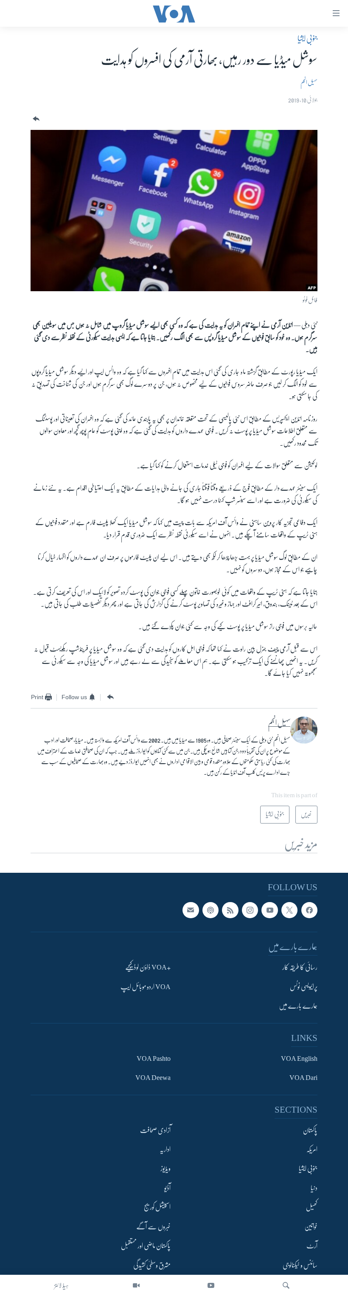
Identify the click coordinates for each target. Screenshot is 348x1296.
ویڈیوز (165, 1169)
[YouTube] (211, 1285)
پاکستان (310, 1130)
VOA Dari (303, 1078)
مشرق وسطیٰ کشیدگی (152, 1265)
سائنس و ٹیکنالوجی (300, 1265)
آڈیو (167, 1188)
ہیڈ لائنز (61, 1285)
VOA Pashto (154, 1059)
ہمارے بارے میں (298, 1006)
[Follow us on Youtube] (269, 910)
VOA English (299, 1059)
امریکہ (311, 1150)
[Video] (136, 1285)
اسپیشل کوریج (157, 1208)
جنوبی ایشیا (307, 38)
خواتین (310, 1227)
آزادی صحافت (155, 1130)
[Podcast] (210, 910)
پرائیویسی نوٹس (303, 987)
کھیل (311, 1208)
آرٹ (311, 1246)
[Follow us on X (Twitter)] (289, 910)
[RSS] (230, 910)
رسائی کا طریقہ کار (299, 968)
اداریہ (165, 1150)
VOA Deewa (153, 1078)
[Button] (35, 119)
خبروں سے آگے (153, 1227)
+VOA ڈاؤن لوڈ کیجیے (148, 968)
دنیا (314, 1188)
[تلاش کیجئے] (286, 1285)
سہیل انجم (308, 82)
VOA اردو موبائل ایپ (146, 987)
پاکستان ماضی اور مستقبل (146, 1246)
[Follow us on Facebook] (309, 910)
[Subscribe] (190, 910)
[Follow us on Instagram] (250, 910)
